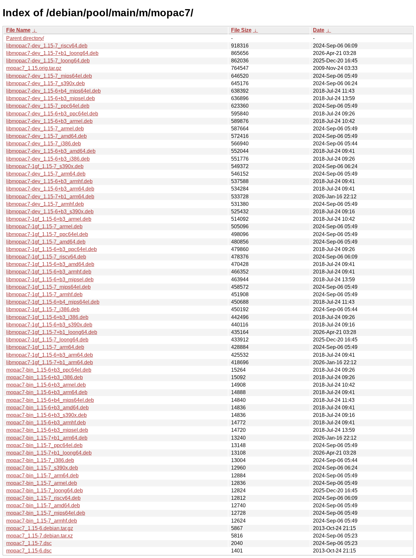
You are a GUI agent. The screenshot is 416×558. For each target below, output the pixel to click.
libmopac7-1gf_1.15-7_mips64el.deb (48, 287)
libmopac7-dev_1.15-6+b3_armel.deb (49, 121)
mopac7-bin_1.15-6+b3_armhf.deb (46, 422)
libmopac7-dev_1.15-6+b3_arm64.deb (50, 189)
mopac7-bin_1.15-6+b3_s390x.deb (46, 415)
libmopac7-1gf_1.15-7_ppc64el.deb (47, 234)
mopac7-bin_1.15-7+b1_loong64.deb (49, 453)
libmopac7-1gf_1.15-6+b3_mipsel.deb (50, 279)
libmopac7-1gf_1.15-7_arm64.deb (45, 347)
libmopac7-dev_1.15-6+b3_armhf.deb (49, 181)
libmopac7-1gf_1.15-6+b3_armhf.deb (48, 271)
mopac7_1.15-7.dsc (29, 543)
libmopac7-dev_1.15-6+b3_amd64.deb (51, 151)
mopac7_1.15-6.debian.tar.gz (39, 528)
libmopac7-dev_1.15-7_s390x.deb (45, 83)
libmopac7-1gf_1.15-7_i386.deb (43, 309)
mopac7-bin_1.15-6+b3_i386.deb (44, 377)
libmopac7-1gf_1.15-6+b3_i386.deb (47, 317)
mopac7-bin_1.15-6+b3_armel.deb (46, 385)
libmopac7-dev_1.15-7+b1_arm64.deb (50, 196)
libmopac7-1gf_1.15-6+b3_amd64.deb (50, 264)
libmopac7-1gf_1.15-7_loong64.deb (47, 339)
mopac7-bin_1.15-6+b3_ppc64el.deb (48, 370)
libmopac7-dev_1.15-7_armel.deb (45, 128)
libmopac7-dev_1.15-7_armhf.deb (45, 204)
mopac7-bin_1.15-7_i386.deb (40, 460)
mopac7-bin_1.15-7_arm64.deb (42, 475)
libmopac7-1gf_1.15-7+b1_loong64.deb (51, 332)
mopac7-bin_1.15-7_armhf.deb (41, 521)
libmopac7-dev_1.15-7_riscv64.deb (46, 45)
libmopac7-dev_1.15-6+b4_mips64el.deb (53, 91)
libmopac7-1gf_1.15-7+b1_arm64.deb (49, 362)
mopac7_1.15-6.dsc (29, 550)
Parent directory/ (25, 38)
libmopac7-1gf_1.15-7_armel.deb (44, 226)
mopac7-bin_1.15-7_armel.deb (41, 483)
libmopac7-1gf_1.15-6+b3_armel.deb (48, 219)
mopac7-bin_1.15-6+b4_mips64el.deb (50, 400)
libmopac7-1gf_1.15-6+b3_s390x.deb (49, 324)
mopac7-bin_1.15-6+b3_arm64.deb (46, 392)
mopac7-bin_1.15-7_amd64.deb (43, 505)
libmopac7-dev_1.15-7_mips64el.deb (49, 76)
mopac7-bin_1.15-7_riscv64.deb (43, 498)
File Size (241, 30)
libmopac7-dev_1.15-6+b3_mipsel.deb (50, 98)
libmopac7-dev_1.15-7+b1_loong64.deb (52, 53)
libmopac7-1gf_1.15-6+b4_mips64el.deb (52, 302)
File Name (18, 30)
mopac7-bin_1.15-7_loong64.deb (44, 490)
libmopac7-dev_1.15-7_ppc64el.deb (47, 106)
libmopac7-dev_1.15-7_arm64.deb (45, 174)
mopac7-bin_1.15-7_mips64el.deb (45, 513)
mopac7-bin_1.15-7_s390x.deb (42, 468)
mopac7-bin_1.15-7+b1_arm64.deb (46, 438)
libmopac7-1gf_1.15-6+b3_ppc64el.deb (51, 249)
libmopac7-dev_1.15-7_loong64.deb (48, 60)
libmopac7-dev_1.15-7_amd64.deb (46, 136)
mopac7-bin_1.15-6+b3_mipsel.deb (47, 430)
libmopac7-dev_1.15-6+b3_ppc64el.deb (52, 113)
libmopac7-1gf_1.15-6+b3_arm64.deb (49, 355)
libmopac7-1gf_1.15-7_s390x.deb (45, 166)
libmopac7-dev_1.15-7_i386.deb (43, 143)
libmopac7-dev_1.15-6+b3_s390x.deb (50, 211)
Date (318, 30)
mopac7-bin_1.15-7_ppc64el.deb (44, 445)
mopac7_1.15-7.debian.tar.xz (39, 535)
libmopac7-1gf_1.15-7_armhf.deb (44, 294)
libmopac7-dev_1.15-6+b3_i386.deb (48, 159)
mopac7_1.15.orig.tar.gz (33, 68)
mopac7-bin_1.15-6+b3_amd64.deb (47, 407)
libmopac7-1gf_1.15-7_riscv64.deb (46, 256)
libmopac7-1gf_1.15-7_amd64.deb (45, 242)
